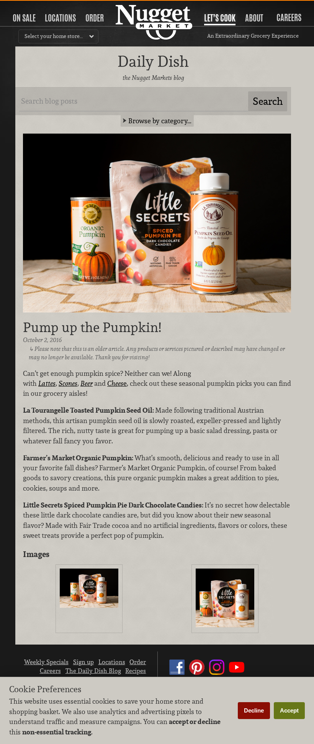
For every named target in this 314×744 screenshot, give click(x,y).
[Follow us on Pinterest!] (196, 674)
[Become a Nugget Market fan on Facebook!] (177, 674)
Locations (60, 18)
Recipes (135, 671)
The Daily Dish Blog (93, 671)
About (254, 18)
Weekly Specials (46, 662)
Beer (86, 383)
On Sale (24, 18)
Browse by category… (159, 120)
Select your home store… (54, 36)
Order (94, 18)
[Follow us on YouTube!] (236, 674)
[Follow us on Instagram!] (216, 674)
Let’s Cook (220, 18)
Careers (288, 17)
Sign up (83, 662)
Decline (254, 710)
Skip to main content (36, 6)
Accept (289, 710)
